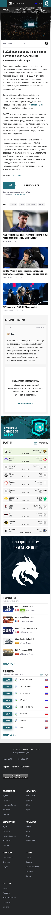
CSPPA (13, 204)
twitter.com (17, 175)
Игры (28, 810)
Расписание (30, 840)
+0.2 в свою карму (18, 194)
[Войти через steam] (47, 3)
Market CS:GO (23, 759)
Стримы (27, 10)
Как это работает (9, 805)
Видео (28, 831)
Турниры (39, 10)
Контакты (25, 767)
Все (35, 443)
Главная (5, 10)
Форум (28, 827)
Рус (46, 675)
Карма (6, 767)
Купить (5, 796)
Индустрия (31, 204)
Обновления (30, 796)
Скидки (6, 814)
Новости (17, 10)
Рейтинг (15, 767)
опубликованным (34, 105)
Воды (28, 836)
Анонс (41, 204)
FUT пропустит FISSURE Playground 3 (20, 307)
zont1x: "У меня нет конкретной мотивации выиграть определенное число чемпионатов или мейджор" (25, 272)
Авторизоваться (25, 403)
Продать (6, 800)
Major (22, 204)
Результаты (43, 443)
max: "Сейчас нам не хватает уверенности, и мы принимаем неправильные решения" (25, 236)
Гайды (28, 805)
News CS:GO (7, 759)
